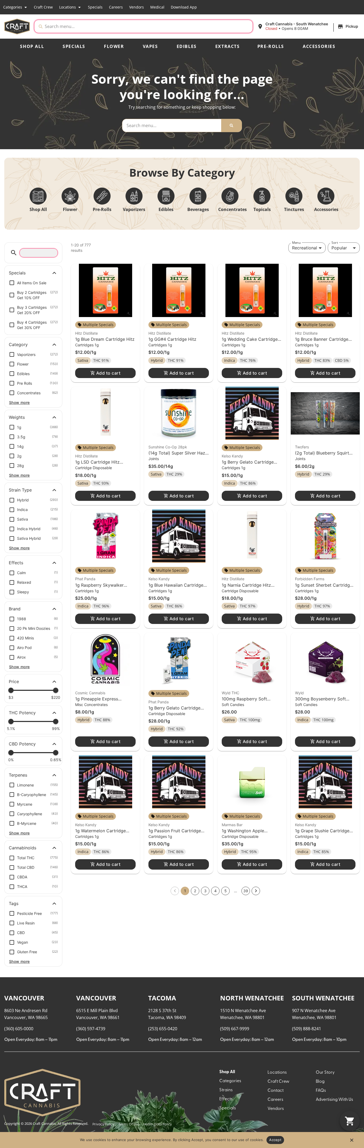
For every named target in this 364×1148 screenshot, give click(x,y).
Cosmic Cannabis (90, 693)
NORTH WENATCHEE (252, 997)
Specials (95, 7)
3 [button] (205, 891)
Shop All (32, 46)
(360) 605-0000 (18, 1029)
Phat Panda (85, 579)
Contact (276, 1091)
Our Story (325, 1072)
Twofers (302, 447)
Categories (12, 7)
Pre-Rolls (270, 46)
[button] (308, 26)
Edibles (187, 46)
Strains (226, 1090)
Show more (19, 402)
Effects (226, 1099)
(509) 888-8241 (306, 1029)
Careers (116, 7)
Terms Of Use (129, 1124)
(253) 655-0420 (162, 1029)
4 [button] (215, 891)
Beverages (198, 209)
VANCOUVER (24, 997)
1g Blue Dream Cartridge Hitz (105, 339)
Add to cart (108, 373)
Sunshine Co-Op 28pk (167, 447)
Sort (334, 242)
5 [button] (225, 891)
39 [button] (245, 891)
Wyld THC (230, 693)
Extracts (227, 46)
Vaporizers (134, 209)
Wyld (299, 693)
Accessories (319, 46)
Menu (296, 242)
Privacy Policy (103, 1124)
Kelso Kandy (232, 456)
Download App (184, 7)
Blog (320, 1082)
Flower (114, 46)
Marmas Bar (232, 824)
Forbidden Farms (309, 579)
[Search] (231, 125)
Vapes (150, 46)
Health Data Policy (157, 1124)
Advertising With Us (334, 1100)
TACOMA (162, 997)
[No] (351, 1141)
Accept (275, 1140)
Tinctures (294, 209)
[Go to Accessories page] (325, 196)
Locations (67, 7)
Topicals (262, 209)
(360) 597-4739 (90, 1029)
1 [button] (185, 891)
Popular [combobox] (339, 247)
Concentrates (232, 209)
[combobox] (148, 26)
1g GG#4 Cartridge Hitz (172, 339)
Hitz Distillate (86, 333)
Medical (157, 7)
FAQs (321, 1091)
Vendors (136, 7)
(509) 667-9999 (234, 1029)
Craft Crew (43, 7)
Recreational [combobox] (304, 247)
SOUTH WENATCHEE (323, 997)
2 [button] (195, 891)
